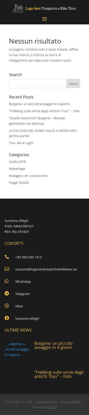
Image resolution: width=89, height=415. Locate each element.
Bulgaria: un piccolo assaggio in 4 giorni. (40, 104)
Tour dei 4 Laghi (21, 143)
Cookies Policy (46, 401)
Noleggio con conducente (28, 176)
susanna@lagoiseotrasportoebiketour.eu (46, 269)
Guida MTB (17, 161)
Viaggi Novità (19, 182)
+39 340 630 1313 (28, 257)
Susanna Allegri (27, 318)
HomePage (17, 168)
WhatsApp (23, 281)
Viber (19, 306)
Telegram (22, 294)
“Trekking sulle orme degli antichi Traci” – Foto (44, 111)
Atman (52, 407)
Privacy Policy (70, 401)
